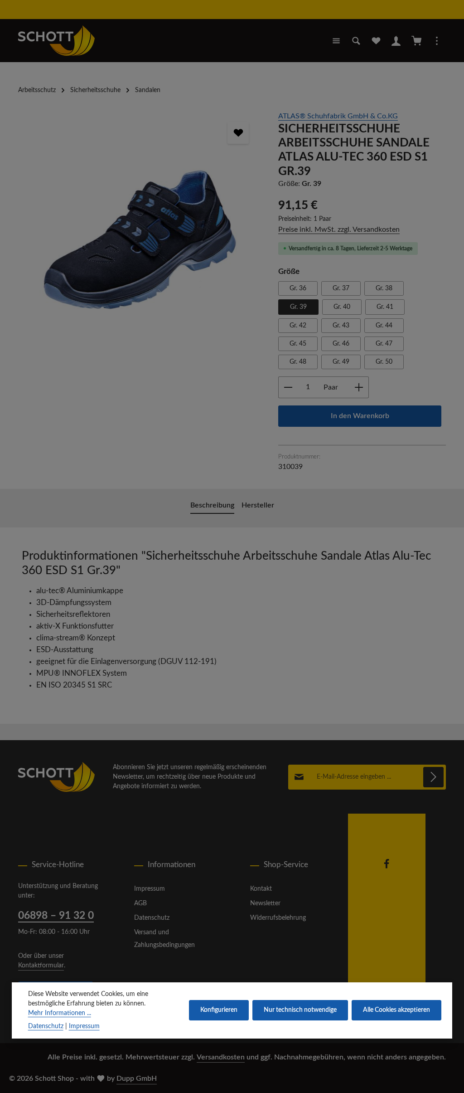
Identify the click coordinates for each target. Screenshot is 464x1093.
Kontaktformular (41, 965)
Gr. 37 (341, 288)
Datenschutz (151, 918)
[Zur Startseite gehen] (56, 40)
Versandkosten (221, 1057)
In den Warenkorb (360, 416)
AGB (140, 903)
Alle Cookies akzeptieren (396, 1010)
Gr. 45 (298, 344)
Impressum (149, 889)
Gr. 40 (342, 307)
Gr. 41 (385, 307)
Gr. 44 (384, 325)
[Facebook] (387, 867)
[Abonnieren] (433, 777)
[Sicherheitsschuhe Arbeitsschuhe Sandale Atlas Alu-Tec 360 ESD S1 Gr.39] (139, 211)
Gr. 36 (298, 288)
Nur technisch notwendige (300, 1010)
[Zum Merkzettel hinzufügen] (238, 133)
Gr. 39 (298, 307)
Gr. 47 (384, 344)
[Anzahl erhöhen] (359, 387)
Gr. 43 (341, 325)
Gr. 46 (341, 344)
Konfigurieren (218, 1010)
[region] (139, 211)
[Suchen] (356, 41)
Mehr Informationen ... (59, 1013)
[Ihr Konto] (396, 41)
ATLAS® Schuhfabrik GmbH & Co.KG (338, 116)
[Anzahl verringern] (288, 387)
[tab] (212, 506)
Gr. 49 (341, 362)
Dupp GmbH (136, 1078)
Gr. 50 (384, 362)
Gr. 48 (298, 362)
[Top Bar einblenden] (437, 41)
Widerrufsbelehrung (278, 918)
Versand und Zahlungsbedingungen (164, 938)
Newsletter (265, 903)
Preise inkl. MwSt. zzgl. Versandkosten (339, 229)
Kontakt (261, 889)
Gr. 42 (298, 325)
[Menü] (336, 41)
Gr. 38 (384, 288)
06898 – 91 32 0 (56, 916)
